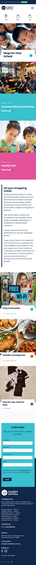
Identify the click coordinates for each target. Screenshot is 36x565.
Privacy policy (6, 541)
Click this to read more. (9, 273)
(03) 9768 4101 (10, 527)
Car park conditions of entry (10, 544)
